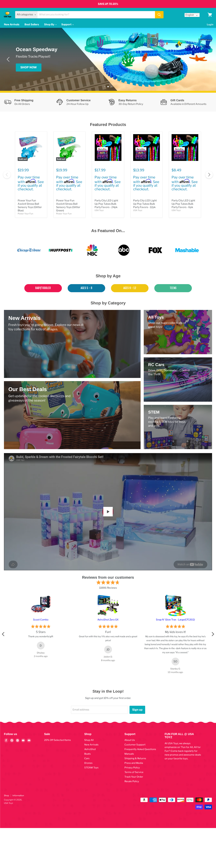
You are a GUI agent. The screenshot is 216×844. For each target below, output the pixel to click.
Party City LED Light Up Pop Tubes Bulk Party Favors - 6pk (183, 204)
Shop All (89, 740)
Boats (87, 753)
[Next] (207, 59)
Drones (88, 763)
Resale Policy (131, 781)
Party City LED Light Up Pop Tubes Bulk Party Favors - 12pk (145, 204)
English (189, 15)
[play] (108, 511)
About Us (129, 740)
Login (210, 24)
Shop (6, 795)
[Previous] (9, 59)
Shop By (49, 24)
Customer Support (134, 744)
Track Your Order (133, 776)
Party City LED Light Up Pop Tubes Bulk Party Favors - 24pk (106, 204)
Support (66, 24)
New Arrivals (11, 24)
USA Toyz (99, 210)
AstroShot (90, 749)
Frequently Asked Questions (140, 749)
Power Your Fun (25, 213)
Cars (86, 758)
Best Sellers (32, 24)
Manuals (129, 753)
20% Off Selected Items (57, 740)
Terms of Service (133, 772)
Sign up (137, 709)
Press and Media (133, 763)
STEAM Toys (91, 767)
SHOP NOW (28, 67)
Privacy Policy (132, 767)
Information (18, 795)
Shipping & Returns (135, 758)
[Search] (159, 14)
